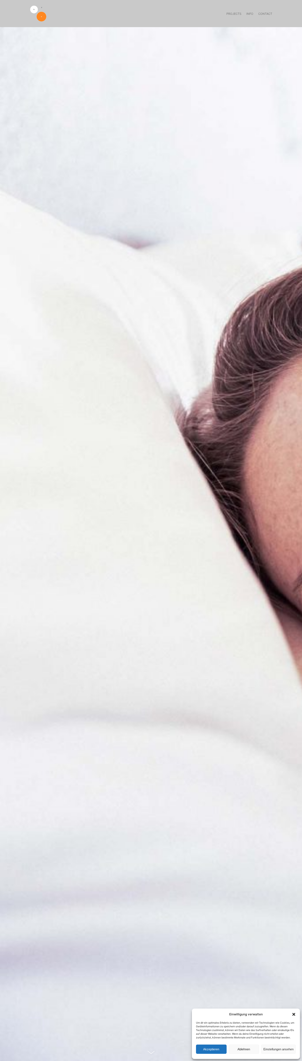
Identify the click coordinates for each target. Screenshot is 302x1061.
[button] (294, 1014)
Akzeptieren (211, 1049)
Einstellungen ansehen (278, 1049)
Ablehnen (243, 1049)
